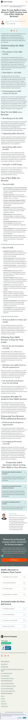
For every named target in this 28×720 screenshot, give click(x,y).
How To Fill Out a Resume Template (7, 688)
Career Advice (6, 5)
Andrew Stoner (9, 21)
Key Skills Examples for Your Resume (7, 678)
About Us (2, 696)
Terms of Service (4, 703)
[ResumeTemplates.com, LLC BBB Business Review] (6, 648)
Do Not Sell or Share (4, 706)
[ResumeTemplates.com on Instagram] (5, 656)
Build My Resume (14, 560)
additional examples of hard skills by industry (13, 244)
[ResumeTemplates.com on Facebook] (8, 656)
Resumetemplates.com (12, 712)
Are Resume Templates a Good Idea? (7, 683)
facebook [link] (16, 30)
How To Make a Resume (5, 675)
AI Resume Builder (4, 664)
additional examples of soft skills (10, 316)
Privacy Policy (3, 701)
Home (2, 5)
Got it (24, 717)
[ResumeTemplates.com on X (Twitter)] (2, 656)
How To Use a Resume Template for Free (8, 691)
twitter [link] (14, 30)
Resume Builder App (4, 666)
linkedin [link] (11, 30)
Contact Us (3, 698)
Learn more (20, 717)
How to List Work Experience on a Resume (8, 685)
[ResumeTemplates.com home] (7, 2)
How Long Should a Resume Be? (6, 673)
